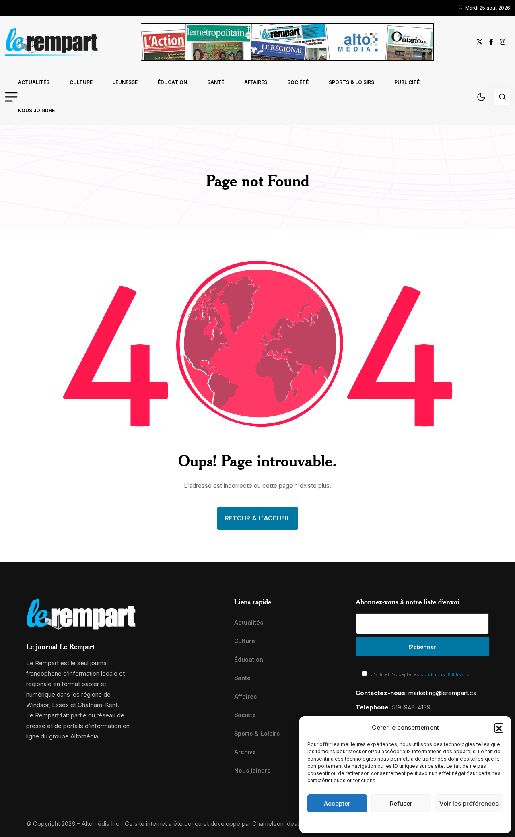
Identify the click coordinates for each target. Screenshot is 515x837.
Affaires (255, 82)
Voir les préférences (469, 803)
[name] (51, 42)
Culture (81, 82)
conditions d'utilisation (446, 674)
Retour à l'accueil (257, 518)
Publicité (407, 82)
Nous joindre (36, 110)
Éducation (172, 82)
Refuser (401, 803)
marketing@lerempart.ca (442, 693)
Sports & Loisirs (351, 82)
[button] (499, 728)
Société (298, 82)
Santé (215, 82)
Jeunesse (125, 82)
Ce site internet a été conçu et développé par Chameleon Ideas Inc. (218, 823)
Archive (245, 752)
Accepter (337, 803)
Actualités (33, 82)
